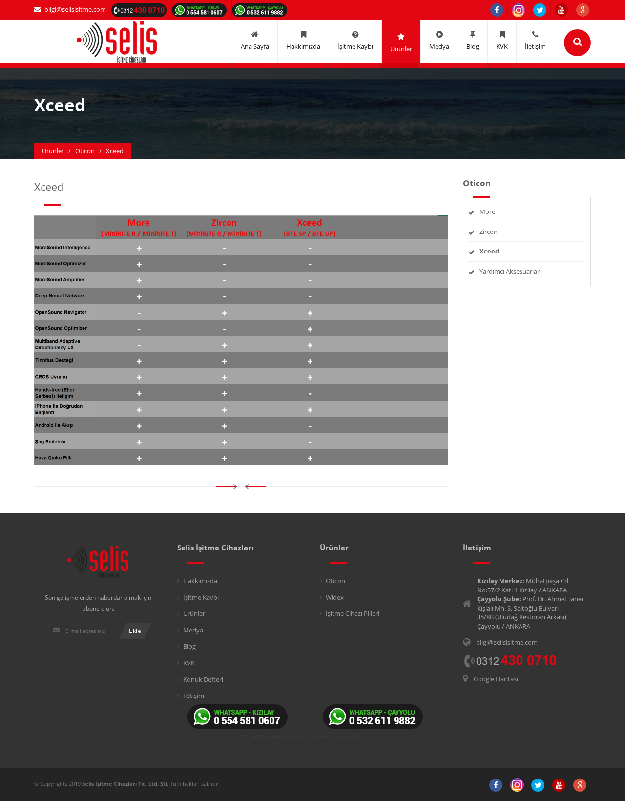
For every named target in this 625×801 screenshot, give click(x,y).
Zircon (488, 231)
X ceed (359, 736)
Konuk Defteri (203, 679)
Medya (193, 630)
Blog (189, 646)
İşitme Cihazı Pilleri (352, 613)
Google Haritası (496, 679)
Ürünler (194, 613)
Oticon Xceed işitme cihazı (270, 736)
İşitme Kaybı (201, 597)
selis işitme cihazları (317, 736)
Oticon (335, 580)
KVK (189, 662)
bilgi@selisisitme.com (75, 9)
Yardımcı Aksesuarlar (509, 271)
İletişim (193, 695)
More (487, 211)
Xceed (344, 736)
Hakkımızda (200, 580)
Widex (335, 597)
